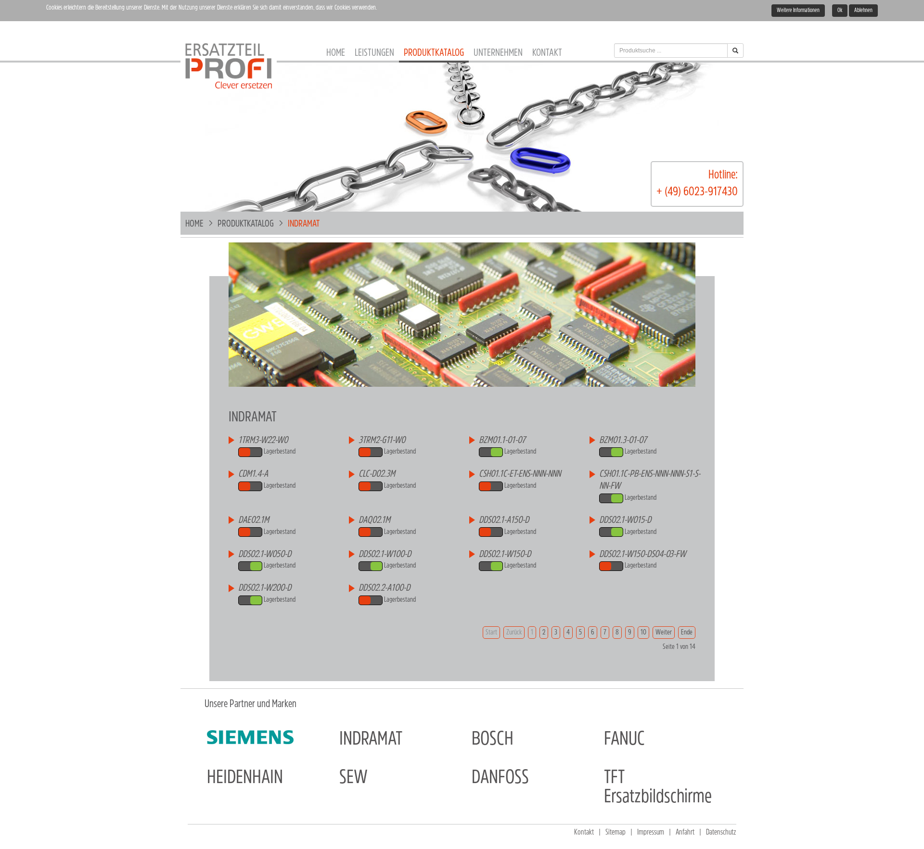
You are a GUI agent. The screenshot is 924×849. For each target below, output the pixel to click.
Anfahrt (685, 832)
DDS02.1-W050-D (264, 554)
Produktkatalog (434, 53)
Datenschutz (721, 832)
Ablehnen (863, 10)
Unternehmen (498, 53)
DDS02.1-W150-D (505, 554)
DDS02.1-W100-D (385, 554)
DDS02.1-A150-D (504, 520)
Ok (839, 10)
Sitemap (615, 832)
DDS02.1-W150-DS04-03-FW (642, 554)
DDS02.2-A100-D (384, 588)
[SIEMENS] (250, 737)
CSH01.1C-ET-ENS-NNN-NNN (520, 474)
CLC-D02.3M (377, 474)
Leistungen (374, 53)
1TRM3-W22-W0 (263, 440)
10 (643, 632)
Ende (687, 632)
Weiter (663, 632)
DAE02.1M (253, 520)
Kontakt (547, 53)
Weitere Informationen (798, 10)
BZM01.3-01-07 (623, 440)
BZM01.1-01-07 (502, 440)
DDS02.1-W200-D (264, 588)
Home (335, 53)
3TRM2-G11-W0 (382, 440)
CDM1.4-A (253, 474)
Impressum (650, 832)
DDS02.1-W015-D (625, 520)
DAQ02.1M (374, 520)
